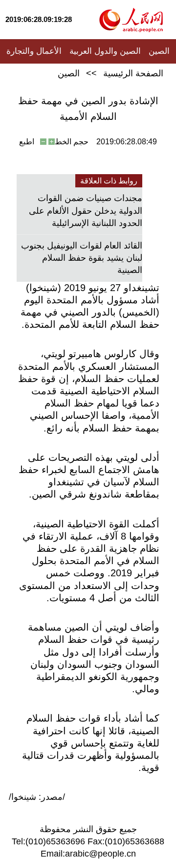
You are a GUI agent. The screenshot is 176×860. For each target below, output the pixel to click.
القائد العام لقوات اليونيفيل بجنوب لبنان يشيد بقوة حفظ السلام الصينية (81, 258)
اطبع (26, 141)
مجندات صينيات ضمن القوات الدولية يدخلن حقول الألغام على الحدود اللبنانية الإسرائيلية (85, 210)
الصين (159, 51)
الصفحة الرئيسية (133, 73)
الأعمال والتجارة (34, 51)
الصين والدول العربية (105, 51)
